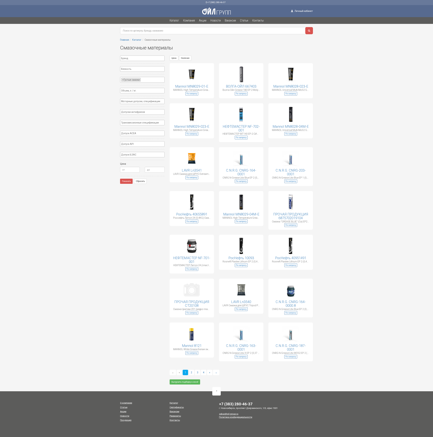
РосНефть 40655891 (191, 214)
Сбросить (140, 181)
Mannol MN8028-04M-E (291, 126)
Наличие (185, 58)
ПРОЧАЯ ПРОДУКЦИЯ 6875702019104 (290, 216)
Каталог (174, 403)
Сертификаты (177, 407)
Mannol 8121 (192, 346)
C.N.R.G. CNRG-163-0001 (241, 347)
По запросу (191, 93)
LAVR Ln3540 (241, 302)
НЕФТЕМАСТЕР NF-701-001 (191, 260)
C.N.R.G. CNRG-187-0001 (291, 347)
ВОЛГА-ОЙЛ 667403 (241, 86)
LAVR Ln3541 (192, 170)
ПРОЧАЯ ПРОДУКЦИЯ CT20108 (191, 304)
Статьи (123, 407)
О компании (126, 403)
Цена (174, 58)
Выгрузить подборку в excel (185, 382)
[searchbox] (142, 58)
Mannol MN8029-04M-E (241, 214)
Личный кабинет (303, 11)
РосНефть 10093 (241, 258)
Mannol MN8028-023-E (290, 86)
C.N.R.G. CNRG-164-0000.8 (291, 304)
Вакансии (174, 411)
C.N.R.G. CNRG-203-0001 (291, 172)
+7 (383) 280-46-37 (216, 2)
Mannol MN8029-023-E (191, 126)
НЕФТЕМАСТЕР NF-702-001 (241, 128)
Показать (126, 181)
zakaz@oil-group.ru (228, 414)
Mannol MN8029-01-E (191, 86)
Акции (123, 411)
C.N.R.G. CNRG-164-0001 (241, 172)
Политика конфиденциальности (235, 417)
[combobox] (142, 58)
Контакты (175, 420)
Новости (124, 416)
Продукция (125, 420)
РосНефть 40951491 (290, 258)
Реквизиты (175, 416)
